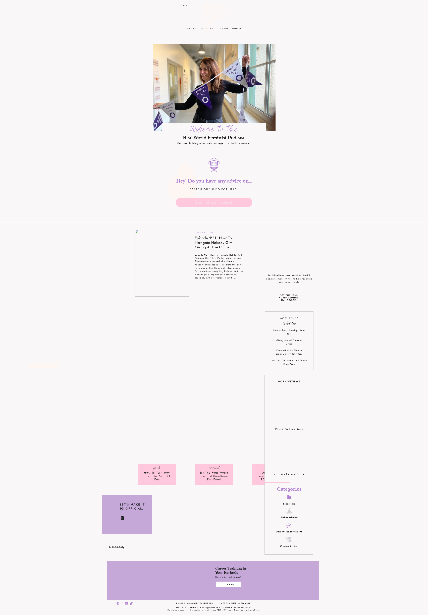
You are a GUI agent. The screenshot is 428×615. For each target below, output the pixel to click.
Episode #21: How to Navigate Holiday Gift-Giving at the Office (214, 242)
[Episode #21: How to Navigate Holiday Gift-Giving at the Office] (162, 263)
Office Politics (205, 233)
